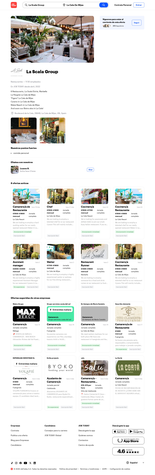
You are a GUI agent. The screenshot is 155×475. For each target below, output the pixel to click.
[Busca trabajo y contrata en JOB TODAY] (14, 5)
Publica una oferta (19, 435)
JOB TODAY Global (53, 435)
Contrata (15, 430)
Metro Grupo (18, 304)
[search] (103, 5)
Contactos (83, 440)
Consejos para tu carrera (56, 430)
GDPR (104, 469)
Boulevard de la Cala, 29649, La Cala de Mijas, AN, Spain (40, 113)
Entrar (139, 5)
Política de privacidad (68, 469)
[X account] (30, 463)
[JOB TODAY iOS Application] (119, 431)
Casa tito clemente (122, 304)
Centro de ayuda (86, 445)
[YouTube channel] (25, 463)
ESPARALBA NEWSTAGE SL (24, 358)
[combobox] (44, 5)
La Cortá (118, 358)
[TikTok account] (12, 463)
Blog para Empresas (20, 440)
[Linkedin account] (35, 463)
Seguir (136, 23)
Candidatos (16, 445)
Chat (90, 170)
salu (82, 358)
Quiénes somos (85, 435)
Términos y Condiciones (89, 469)
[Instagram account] (16, 463)
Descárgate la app (86, 430)
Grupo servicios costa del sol (58, 304)
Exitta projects (53, 358)
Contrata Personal (122, 5)
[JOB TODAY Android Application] (136, 431)
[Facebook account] (20, 463)
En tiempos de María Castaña (93, 304)
